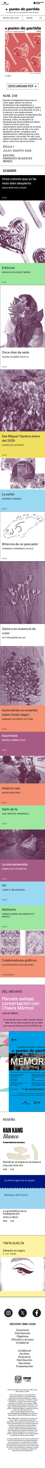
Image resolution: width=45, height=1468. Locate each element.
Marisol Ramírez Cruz (14, 740)
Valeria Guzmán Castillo (15, 357)
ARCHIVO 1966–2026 (11, 18)
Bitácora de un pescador (20, 544)
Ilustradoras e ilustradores (18, 965)
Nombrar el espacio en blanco (22, 1162)
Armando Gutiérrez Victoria (17, 719)
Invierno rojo (11, 788)
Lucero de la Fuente (13, 445)
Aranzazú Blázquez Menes (16, 272)
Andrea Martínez (11, 793)
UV (4, 885)
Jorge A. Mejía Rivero (13, 890)
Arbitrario (9, 909)
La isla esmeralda (15, 864)
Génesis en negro (14, 1250)
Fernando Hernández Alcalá (17, 549)
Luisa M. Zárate (10, 1014)
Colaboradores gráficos (19, 960)
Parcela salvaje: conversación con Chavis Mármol (20, 1004)
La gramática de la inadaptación (15, 1212)
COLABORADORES (8, 975)
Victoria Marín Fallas (13, 638)
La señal (8, 494)
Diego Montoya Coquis (14, 188)
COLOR (4, 198)
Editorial (8, 268)
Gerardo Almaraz (11, 499)
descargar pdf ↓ (22, 86)
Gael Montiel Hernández (15, 814)
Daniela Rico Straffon (14, 869)
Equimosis (10, 735)
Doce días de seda (15, 352)
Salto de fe (10, 809)
